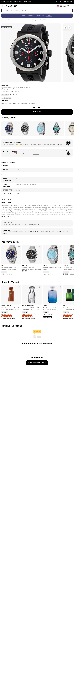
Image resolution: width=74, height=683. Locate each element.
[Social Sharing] (65, 28)
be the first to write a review (37, 362)
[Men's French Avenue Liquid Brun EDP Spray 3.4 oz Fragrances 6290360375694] (19, 287)
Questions (16, 326)
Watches (8, 20)
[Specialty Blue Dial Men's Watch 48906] (60, 246)
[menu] (2, 6)
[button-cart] (71, 6)
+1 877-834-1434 (35, 232)
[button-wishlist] (68, 6)
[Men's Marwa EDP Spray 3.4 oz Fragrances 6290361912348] (39, 287)
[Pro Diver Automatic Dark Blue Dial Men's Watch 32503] (19, 246)
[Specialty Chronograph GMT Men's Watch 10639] (69, 28)
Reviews (5, 326)
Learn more (59, 144)
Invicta (13, 20)
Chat (47, 232)
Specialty (19, 20)
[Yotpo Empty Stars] (5, 91)
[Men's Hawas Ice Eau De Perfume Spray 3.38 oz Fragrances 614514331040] (60, 287)
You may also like (8, 118)
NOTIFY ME (37, 112)
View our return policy (34, 224)
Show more (5, 216)
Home (2, 20)
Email (42, 232)
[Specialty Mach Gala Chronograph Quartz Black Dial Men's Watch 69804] (39, 246)
